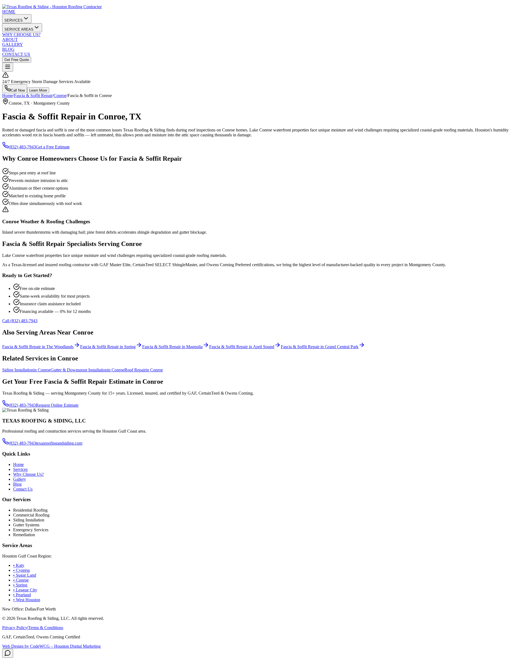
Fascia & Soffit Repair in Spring (108, 346)
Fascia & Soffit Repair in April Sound (241, 346)
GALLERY (12, 44)
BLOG (8, 49)
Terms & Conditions (45, 627)
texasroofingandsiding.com (59, 443)
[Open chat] (7, 653)
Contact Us (23, 489)
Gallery (19, 479)
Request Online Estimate (57, 405)
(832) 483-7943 (22, 147)
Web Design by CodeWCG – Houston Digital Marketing (51, 646)
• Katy (18, 565)
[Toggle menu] (7, 67)
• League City (25, 590)
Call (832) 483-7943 (19, 320)
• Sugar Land (24, 575)
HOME (8, 11)
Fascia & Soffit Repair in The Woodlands (38, 346)
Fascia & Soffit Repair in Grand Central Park (319, 346)
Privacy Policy (14, 627)
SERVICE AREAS (18, 29)
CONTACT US (16, 54)
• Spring (20, 585)
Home (7, 95)
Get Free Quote (16, 60)
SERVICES (13, 20)
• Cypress (21, 570)
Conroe (60, 95)
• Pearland (22, 594)
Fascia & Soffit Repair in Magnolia (172, 346)
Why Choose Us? (28, 474)
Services (20, 469)
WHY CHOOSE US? (21, 34)
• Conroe (21, 580)
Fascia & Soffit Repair (33, 95)
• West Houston (26, 599)
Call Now (18, 90)
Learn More (38, 90)
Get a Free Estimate (53, 147)
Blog (17, 484)
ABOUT (10, 39)
